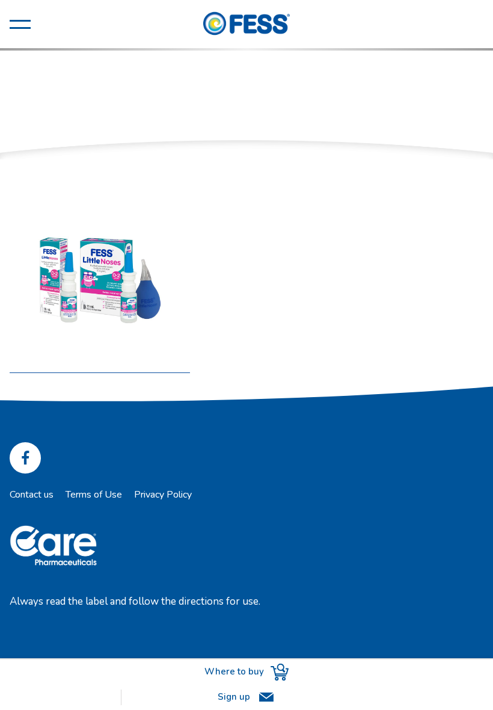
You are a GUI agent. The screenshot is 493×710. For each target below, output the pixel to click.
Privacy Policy (163, 494)
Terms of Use (94, 494)
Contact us (32, 494)
